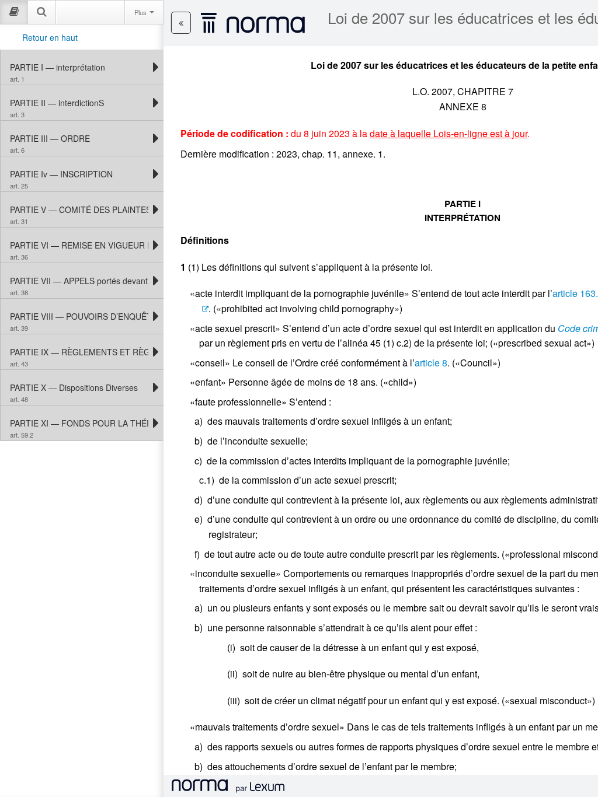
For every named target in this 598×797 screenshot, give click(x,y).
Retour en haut (50, 37)
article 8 (431, 362)
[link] (79, 67)
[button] (181, 23)
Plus (141, 12)
